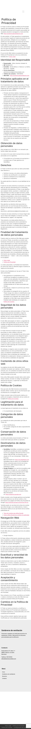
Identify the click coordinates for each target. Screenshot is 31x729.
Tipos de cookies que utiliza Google (13, 513)
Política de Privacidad (10, 262)
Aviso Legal (12, 56)
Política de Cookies (9, 301)
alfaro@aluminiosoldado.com (8, 658)
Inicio (3, 672)
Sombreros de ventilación (8, 674)
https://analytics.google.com (13, 494)
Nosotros (4, 676)
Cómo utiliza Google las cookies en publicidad (16, 515)
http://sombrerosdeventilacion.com (13, 33)
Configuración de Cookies (21, 727)
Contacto (4, 678)
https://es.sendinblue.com (22, 459)
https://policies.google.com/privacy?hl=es (16, 502)
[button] (23, 11)
